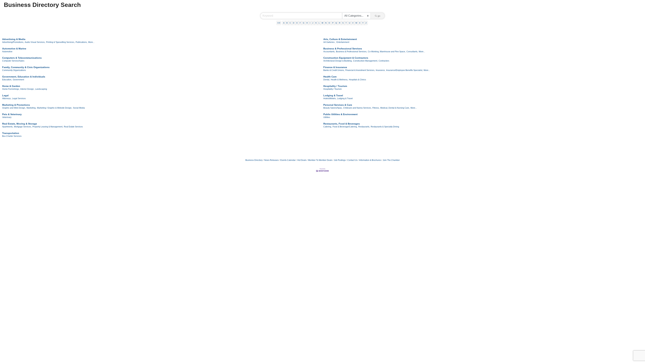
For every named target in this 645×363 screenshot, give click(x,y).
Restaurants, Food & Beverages (341, 123)
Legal (5, 95)
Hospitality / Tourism (335, 86)
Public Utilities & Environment (340, 114)
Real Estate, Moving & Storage (19, 123)
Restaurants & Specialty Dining (385, 127)
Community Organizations (14, 70)
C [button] (290, 23)
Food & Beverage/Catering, (345, 127)
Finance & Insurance (335, 67)
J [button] (312, 23)
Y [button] (362, 23)
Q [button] (336, 23)
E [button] (297, 23)
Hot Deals (301, 160)
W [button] (356, 23)
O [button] (329, 23)
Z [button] (366, 23)
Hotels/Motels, (329, 98)
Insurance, (380, 70)
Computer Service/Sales (13, 61)
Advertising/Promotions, (13, 42)
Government (18, 79)
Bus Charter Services (12, 136)
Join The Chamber (391, 160)
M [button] (322, 23)
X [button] (359, 23)
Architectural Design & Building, (337, 61)
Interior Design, (27, 89)
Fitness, (375, 108)
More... (91, 42)
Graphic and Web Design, (14, 108)
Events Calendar (288, 160)
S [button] (342, 23)
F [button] (300, 23)
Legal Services (19, 98)
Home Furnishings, (10, 89)
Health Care (330, 76)
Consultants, (412, 51)
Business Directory (254, 160)
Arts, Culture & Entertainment (340, 39)
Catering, (327, 127)
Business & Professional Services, (351, 51)
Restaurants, (364, 127)
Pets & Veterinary (12, 114)
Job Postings (340, 160)
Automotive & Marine (14, 48)
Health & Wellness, (339, 79)
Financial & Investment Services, (360, 70)
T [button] (346, 23)
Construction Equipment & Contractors (345, 57)
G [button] (303, 23)
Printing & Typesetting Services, (60, 42)
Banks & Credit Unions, (334, 70)
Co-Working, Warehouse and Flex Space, (387, 51)
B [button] (287, 23)
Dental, (326, 79)
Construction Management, (365, 61)
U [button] (349, 23)
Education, (7, 79)
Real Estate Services (73, 127)
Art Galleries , (329, 42)
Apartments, (7, 127)
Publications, (81, 42)
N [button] (326, 23)
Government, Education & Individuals (23, 76)
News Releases (271, 160)
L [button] (319, 23)
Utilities (326, 117)
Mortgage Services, (23, 127)
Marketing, (31, 108)
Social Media (79, 108)
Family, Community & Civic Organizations (26, 67)
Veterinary (6, 117)
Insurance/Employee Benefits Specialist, (404, 70)
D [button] (293, 23)
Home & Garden (11, 86)
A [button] (283, 23)
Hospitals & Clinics (357, 79)
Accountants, (329, 51)
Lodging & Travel (333, 95)
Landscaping (41, 89)
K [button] (316, 23)
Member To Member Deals (320, 160)
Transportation (10, 133)
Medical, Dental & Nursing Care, (395, 108)
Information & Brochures (370, 160)
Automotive (7, 51)
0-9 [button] (278, 23)
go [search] (379, 15)
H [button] (307, 23)
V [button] (352, 23)
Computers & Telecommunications (22, 57)
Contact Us (352, 160)
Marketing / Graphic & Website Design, (54, 108)
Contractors (384, 61)
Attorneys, (6, 98)
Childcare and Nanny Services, (357, 108)
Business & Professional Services (342, 48)
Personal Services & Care (337, 105)
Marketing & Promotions (16, 105)
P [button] (332, 23)
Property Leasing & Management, (47, 127)
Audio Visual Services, (35, 42)
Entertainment (342, 42)
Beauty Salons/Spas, (332, 108)
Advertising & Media (13, 39)
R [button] (339, 23)
